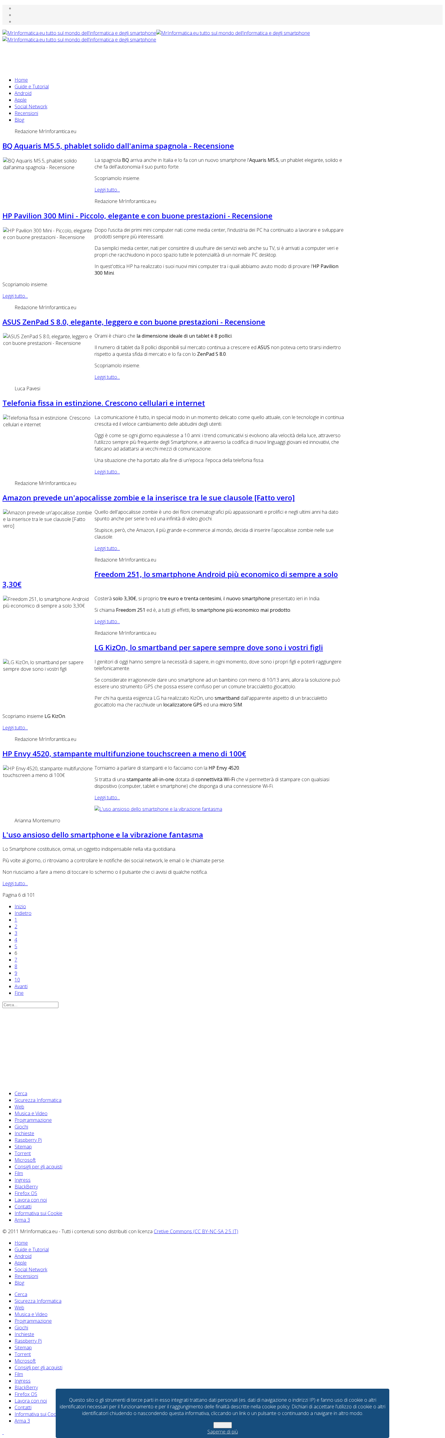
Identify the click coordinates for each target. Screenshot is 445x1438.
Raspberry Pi (28, 1140)
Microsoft (25, 1160)
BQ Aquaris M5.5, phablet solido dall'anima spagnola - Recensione (118, 146)
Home (21, 80)
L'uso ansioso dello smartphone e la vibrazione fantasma (102, 835)
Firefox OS (26, 1193)
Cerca (21, 1093)
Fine (19, 993)
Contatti (23, 1206)
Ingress (23, 1180)
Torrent (23, 1153)
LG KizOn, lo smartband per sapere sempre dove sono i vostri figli (208, 647)
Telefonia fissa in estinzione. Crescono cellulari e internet (103, 403)
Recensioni (26, 113)
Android (23, 93)
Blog (19, 119)
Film (19, 1173)
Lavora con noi (31, 1200)
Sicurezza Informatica (38, 1100)
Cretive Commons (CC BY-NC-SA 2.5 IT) (196, 1231)
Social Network (31, 106)
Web (19, 1106)
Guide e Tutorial (32, 86)
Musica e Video (31, 1113)
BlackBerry (26, 1186)
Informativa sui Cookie (38, 1213)
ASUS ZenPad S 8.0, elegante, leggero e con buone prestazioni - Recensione (133, 322)
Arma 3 (22, 1220)
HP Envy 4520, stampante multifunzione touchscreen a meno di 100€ (124, 753)
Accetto (222, 1425)
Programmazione (33, 1120)
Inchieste (24, 1133)
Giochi (21, 1126)
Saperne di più (222, 1431)
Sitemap (23, 1146)
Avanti (21, 986)
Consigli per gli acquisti (38, 1166)
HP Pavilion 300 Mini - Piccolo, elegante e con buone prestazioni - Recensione (137, 216)
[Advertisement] (112, 56)
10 (17, 979)
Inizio (20, 906)
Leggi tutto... (107, 189)
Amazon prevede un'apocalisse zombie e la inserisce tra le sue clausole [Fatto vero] (148, 498)
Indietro (23, 913)
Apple (21, 100)
